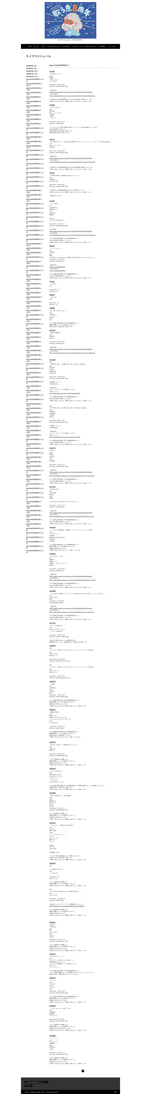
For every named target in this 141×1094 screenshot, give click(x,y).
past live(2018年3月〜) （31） (33, 106)
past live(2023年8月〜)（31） (34, 395)
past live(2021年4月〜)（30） (34, 271)
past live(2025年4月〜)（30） (34, 484)
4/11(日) (53, 360)
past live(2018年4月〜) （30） (33, 111)
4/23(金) (53, 793)
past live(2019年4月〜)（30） (34, 164)
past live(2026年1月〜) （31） (33, 524)
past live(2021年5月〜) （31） (33, 275)
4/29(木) (53, 1006)
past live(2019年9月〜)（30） (34, 186)
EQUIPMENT (66, 46)
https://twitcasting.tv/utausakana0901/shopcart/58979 (66, 906)
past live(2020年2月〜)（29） (34, 209)
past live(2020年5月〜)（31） (34, 222)
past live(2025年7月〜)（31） (34, 498)
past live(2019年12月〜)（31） (34, 200)
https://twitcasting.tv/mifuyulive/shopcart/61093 (64, 393)
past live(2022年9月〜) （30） (33, 346)
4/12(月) (53, 448)
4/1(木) (52, 71)
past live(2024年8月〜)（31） (34, 449)
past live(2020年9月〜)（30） (34, 240)
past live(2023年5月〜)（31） (34, 382)
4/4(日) (52, 173)
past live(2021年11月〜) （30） (34, 302)
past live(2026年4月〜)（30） (34, 538)
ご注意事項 (102, 46)
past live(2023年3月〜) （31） (33, 373)
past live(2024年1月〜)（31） (34, 418)
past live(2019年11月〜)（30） (34, 195)
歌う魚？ (36, 46)
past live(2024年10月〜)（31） (34, 458)
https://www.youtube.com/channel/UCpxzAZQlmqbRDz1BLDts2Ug (70, 92)
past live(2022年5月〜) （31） (33, 329)
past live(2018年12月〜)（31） (34, 146)
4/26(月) (53, 922)
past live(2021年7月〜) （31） (33, 284)
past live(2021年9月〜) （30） (33, 293)
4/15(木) (53, 554)
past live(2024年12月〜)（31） (34, 467)
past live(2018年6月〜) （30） (33, 120)
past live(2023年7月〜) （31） (33, 391)
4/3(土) (52, 139)
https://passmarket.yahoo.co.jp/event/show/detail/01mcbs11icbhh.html (72, 162)
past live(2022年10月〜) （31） (34, 351)
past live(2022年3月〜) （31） (33, 320)
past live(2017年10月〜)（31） (34, 84)
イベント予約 (111, 46)
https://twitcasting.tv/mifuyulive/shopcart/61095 (64, 437)
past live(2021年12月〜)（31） (34, 306)
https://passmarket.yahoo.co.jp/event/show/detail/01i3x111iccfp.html (71, 476)
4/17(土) (53, 623)
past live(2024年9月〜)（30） (34, 453)
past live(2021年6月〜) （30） (33, 280)
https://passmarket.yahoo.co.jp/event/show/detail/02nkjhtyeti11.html (71, 516)
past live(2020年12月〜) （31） (34, 253)
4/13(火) (53, 487)
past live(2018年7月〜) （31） (33, 124)
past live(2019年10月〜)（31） (34, 191)
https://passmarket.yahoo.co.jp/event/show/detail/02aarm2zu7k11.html (72, 580)
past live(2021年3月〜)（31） (34, 266)
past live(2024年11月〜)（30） (34, 462)
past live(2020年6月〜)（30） (34, 226)
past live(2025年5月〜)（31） (34, 489)
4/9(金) (52, 308)
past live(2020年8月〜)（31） (34, 235)
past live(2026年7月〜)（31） (34, 551)
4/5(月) (52, 201)
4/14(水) (53, 527)
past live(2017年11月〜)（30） (34, 88)
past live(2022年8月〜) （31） (33, 342)
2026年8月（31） (31, 65)
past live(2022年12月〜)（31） (34, 360)
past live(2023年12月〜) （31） (34, 413)
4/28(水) (53, 978)
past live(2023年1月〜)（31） (34, 364)
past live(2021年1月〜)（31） (34, 257)
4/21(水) (53, 742)
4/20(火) (53, 710)
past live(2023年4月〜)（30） (34, 378)
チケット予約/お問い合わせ (88, 46)
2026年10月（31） (32, 71)
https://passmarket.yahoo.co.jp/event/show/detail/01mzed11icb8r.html (72, 96)
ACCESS (75, 46)
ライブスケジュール (54, 46)
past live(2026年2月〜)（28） (34, 529)
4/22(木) (53, 768)
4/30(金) (53, 1036)
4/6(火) (52, 246)
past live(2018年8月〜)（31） (34, 129)
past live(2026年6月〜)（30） (34, 547)
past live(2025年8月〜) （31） (33, 502)
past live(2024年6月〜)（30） (34, 440)
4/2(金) (52, 105)
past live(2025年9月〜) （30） (33, 507)
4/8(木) (52, 295)
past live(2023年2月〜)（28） (34, 369)
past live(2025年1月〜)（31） (34, 471)
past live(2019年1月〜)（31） (34, 151)
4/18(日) (53, 646)
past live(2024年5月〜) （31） (33, 435)
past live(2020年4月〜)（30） (34, 217)
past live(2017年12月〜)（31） (34, 93)
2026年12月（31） (32, 76)
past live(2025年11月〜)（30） (34, 515)
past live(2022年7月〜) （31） (33, 338)
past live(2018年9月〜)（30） (34, 133)
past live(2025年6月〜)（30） (34, 493)
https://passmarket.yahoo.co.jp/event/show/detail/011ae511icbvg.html (72, 235)
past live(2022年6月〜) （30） (33, 333)
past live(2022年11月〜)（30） (34, 355)
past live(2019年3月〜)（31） (34, 160)
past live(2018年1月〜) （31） (33, 97)
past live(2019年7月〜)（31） (34, 177)
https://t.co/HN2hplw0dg (57, 270)
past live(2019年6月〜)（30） (34, 173)
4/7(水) (52, 281)
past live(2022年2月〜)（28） (34, 315)
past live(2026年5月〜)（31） (34, 542)
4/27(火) (53, 954)
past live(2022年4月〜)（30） (34, 324)
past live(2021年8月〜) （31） (33, 289)
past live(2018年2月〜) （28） (33, 102)
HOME (30, 46)
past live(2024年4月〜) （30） (33, 431)
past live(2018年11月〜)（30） (34, 142)
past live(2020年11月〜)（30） (34, 249)
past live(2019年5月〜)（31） (34, 169)
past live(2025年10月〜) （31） (34, 511)
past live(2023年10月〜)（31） (34, 404)
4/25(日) (53, 863)
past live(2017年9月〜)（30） (34, 80)
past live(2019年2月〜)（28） (34, 155)
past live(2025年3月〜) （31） (33, 480)
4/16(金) (53, 591)
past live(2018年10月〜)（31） (34, 137)
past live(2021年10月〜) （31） (34, 298)
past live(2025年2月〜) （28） (33, 475)
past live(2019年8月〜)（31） (34, 182)
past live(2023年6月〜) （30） (33, 386)
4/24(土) (53, 823)
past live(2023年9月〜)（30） (34, 400)
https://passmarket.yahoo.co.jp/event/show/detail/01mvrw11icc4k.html (72, 353)
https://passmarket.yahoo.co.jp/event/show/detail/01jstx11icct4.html (71, 612)
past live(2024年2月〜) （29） (33, 422)
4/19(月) (53, 681)
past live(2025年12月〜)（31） (34, 520)
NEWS (43, 46)
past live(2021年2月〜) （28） (33, 262)
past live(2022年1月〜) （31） (33, 311)
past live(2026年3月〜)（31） (34, 533)
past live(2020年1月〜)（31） (34, 204)
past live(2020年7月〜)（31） (34, 231)
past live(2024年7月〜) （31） (33, 444)
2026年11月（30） (32, 73)
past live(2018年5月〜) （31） (33, 115)
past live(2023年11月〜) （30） (34, 409)
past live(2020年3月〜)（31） (34, 213)
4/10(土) (53, 330)
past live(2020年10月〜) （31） (34, 244)
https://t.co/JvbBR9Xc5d (57, 267)
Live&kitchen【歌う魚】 (36, 1092)
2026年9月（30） (31, 68)
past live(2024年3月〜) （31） (33, 426)
